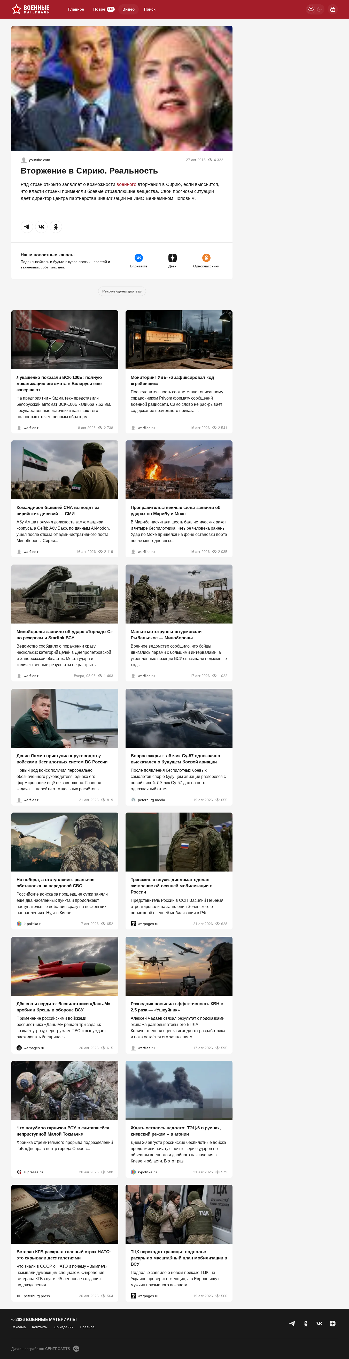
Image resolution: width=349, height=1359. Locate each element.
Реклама (18, 1327)
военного (126, 184)
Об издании (64, 1327)
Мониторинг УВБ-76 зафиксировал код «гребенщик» (172, 380)
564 (110, 1296)
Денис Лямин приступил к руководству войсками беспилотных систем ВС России (62, 758)
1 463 (108, 676)
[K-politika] (19, 923)
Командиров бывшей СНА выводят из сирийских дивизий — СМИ (58, 510)
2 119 (108, 552)
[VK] (319, 1323)
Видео (128, 9)
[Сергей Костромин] (19, 427)
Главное (76, 9)
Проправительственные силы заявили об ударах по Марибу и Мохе (176, 510)
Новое (103, 9)
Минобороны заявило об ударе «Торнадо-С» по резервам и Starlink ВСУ (65, 634)
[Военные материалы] (30, 9)
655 (224, 800)
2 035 (222, 552)
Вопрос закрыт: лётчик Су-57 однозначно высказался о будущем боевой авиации (175, 758)
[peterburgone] (19, 1048)
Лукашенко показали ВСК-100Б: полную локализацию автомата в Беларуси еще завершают (59, 383)
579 (224, 1172)
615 (110, 1048)
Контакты (40, 1327)
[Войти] (333, 9)
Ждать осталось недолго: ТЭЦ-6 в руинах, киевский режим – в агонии (176, 1130)
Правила (87, 1327)
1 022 (222, 676)
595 (224, 1048)
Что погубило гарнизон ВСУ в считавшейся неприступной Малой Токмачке (63, 1130)
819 (110, 800)
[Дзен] (333, 1323)
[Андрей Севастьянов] (133, 675)
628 (224, 924)
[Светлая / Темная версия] (315, 9)
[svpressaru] (19, 1171)
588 (110, 1172)
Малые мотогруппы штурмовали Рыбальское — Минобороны (166, 634)
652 (110, 924)
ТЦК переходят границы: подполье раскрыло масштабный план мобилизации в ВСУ (179, 1258)
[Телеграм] (292, 1323)
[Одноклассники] (306, 1323)
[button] (27, 227)
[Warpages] (133, 923)
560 (224, 1296)
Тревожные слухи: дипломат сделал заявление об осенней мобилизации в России (171, 886)
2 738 (108, 427)
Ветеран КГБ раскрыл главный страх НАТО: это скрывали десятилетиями (64, 1254)
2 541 (222, 427)
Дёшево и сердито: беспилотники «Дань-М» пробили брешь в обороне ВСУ (63, 1006)
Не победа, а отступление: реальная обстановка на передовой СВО (56, 882)
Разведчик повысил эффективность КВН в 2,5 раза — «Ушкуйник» (177, 1006)
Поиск (150, 9)
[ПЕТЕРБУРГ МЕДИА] (133, 799)
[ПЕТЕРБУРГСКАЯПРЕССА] (19, 1296)
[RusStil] (24, 160)
